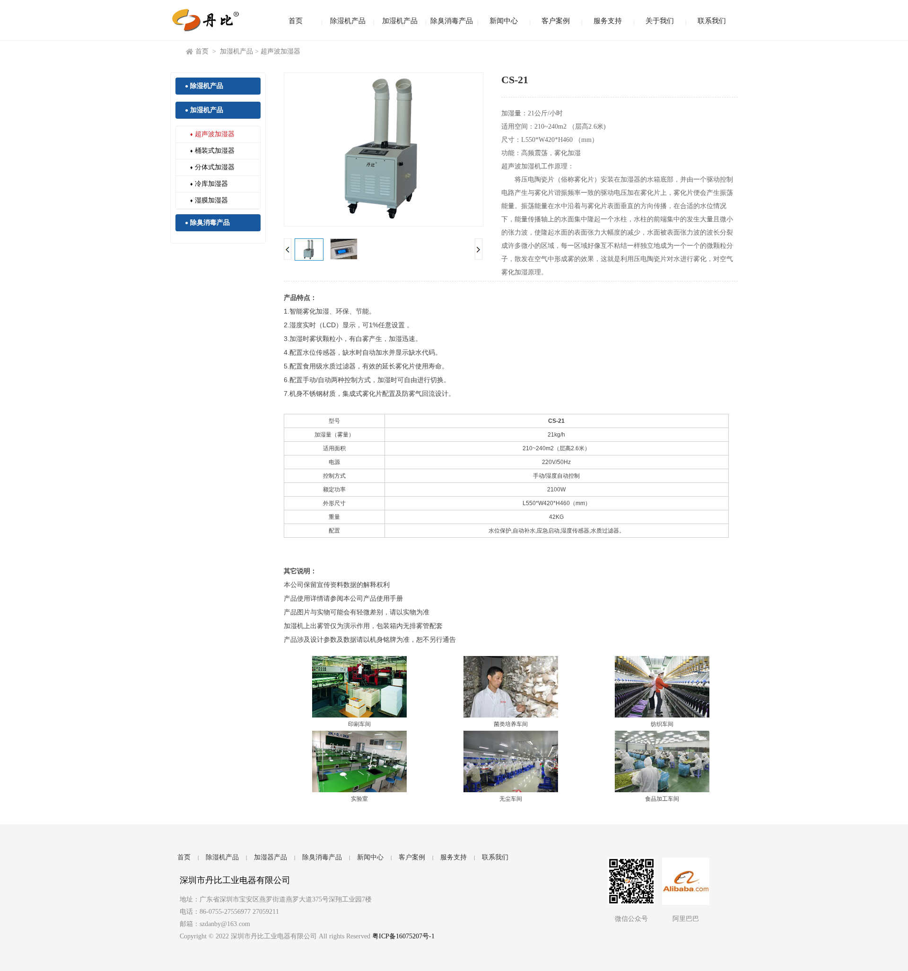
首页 (295, 21)
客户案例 (555, 21)
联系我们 (712, 21)
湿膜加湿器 (209, 200)
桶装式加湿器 (212, 150)
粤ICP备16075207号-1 (403, 936)
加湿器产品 (270, 857)
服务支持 (608, 21)
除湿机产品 (348, 21)
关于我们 (660, 21)
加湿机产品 (400, 21)
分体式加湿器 (212, 167)
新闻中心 (503, 21)
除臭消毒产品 (451, 21)
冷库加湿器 (209, 183)
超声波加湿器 (280, 51)
